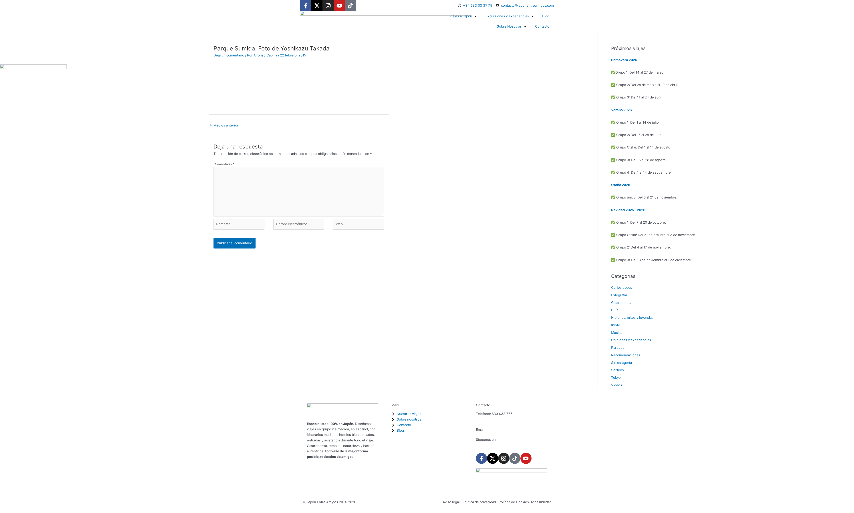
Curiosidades (621, 287)
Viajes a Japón (460, 16)
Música (616, 333)
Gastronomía (621, 303)
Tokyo (616, 377)
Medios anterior (223, 125)
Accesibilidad (541, 502)
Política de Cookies (514, 502)
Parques (617, 347)
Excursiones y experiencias (507, 16)
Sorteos (617, 370)
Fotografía (619, 295)
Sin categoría (621, 363)
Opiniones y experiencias (631, 340)
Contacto (542, 26)
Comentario (224, 164)
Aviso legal (451, 502)
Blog (545, 16)
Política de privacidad (479, 502)
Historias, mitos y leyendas (632, 317)
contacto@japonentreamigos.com (512, 429)
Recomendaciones (625, 355)
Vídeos (616, 385)
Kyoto (615, 325)
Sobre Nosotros (509, 26)
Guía (614, 310)
